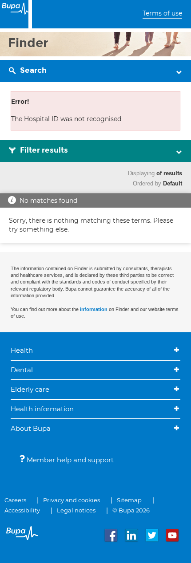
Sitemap (129, 500)
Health (22, 350)
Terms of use (162, 13)
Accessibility (22, 510)
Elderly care (30, 389)
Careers (15, 500)
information (93, 309)
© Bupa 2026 (131, 510)
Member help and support (69, 460)
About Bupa (31, 428)
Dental (22, 370)
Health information (42, 409)
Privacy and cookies (71, 500)
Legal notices (76, 510)
